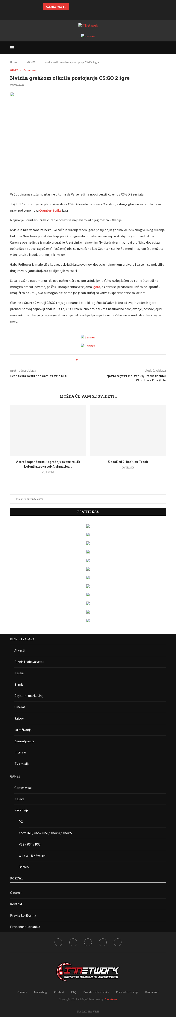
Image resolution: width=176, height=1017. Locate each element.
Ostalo (24, 867)
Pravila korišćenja (23, 915)
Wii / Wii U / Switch (32, 855)
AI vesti (19, 650)
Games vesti (23, 787)
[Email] (99, 14)
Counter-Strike (50, 210)
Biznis (18, 684)
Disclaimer (152, 992)
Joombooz (110, 999)
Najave (19, 799)
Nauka (19, 673)
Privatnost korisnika (25, 927)
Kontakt (16, 904)
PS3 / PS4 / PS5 (30, 844)
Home (13, 62)
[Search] (164, 48)
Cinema (20, 707)
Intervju (20, 752)
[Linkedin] (88, 14)
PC (21, 821)
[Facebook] (77, 14)
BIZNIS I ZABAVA (22, 639)
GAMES (31, 62)
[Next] (78, 6)
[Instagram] (82, 14)
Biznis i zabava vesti (29, 661)
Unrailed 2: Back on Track (128, 462)
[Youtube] (94, 14)
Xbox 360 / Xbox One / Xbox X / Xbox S (45, 833)
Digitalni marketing (29, 695)
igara (96, 287)
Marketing (40, 992)
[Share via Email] (97, 360)
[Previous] (73, 6)
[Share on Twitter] (89, 360)
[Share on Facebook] (84, 360)
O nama (15, 892)
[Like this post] (80, 360)
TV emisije (21, 763)
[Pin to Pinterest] (93, 360)
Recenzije (21, 810)
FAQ (73, 992)
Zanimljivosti (24, 741)
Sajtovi (19, 718)
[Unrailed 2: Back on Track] (128, 430)
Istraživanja (23, 730)
